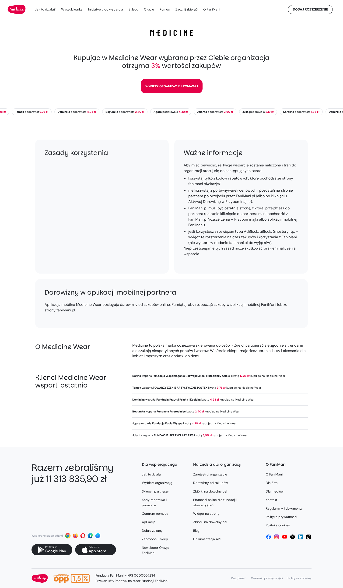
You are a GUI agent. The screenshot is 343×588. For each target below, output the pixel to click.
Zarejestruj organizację (210, 474)
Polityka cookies (278, 525)
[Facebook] (268, 537)
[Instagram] (276, 537)
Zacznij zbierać (186, 9)
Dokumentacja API (206, 539)
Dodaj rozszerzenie (310, 9)
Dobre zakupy (152, 530)
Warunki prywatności (267, 578)
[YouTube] (284, 537)
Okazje (149, 9)
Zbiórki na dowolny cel (210, 491)
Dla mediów (275, 491)
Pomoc (165, 9)
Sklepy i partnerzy (155, 491)
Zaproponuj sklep (155, 539)
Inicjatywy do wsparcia (105, 9)
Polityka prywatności (281, 517)
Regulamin (238, 578)
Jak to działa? (45, 9)
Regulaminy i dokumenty (284, 508)
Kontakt (271, 500)
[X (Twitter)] (292, 537)
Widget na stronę (206, 513)
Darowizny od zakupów (210, 483)
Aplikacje (148, 522)
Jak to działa (151, 474)
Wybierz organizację (157, 483)
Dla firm (271, 483)
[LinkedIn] (300, 537)
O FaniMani (211, 9)
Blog (196, 530)
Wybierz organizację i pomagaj (171, 86)
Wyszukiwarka (72, 9)
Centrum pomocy (155, 513)
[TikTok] (309, 537)
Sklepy (133, 9)
